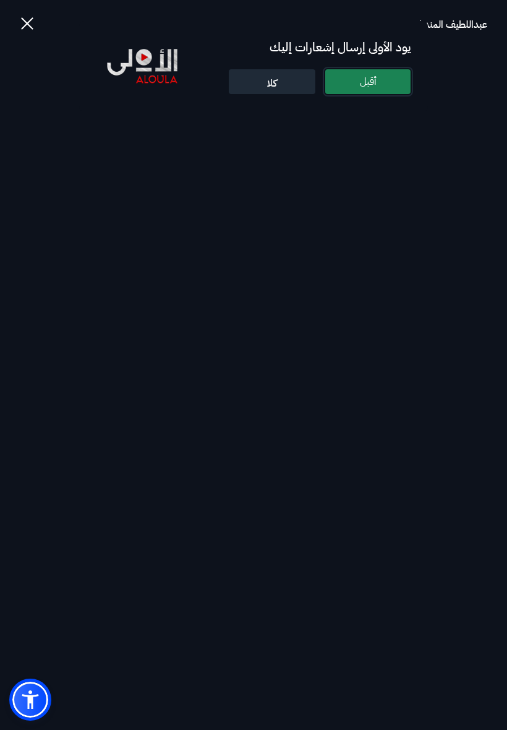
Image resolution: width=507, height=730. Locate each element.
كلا (272, 83)
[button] (30, 700)
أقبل (368, 81)
